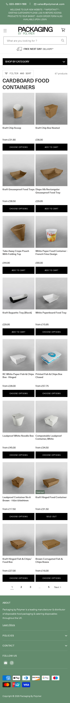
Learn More (9, 625)
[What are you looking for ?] (62, 40)
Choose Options (19, 147)
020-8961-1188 (18, 4)
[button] (5, 30)
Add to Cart (51, 147)
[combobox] (35, 40)
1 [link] (12, 587)
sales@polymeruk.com (50, 4)
